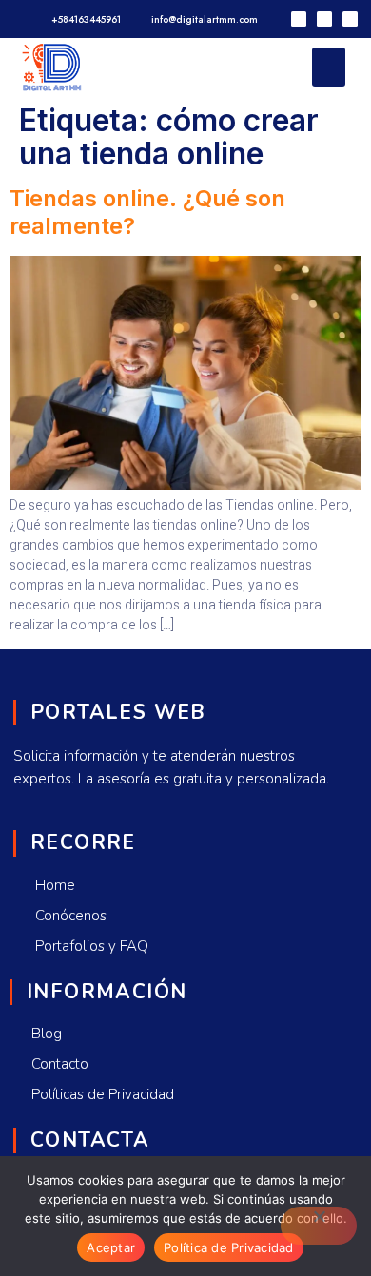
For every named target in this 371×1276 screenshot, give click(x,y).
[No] (319, 1226)
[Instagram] (350, 19)
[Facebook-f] (324, 19)
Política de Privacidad (229, 1247)
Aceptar (111, 1247)
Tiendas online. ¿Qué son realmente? (147, 212)
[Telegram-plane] (298, 19)
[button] (328, 67)
